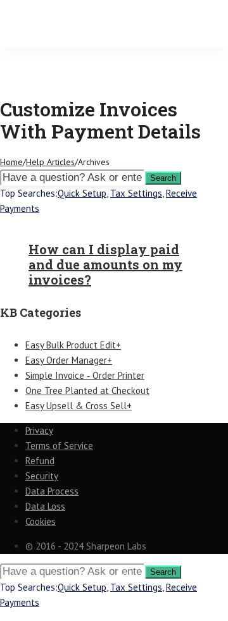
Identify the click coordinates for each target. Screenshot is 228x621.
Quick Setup (82, 193)
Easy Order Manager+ (68, 360)
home (11, 162)
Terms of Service (59, 446)
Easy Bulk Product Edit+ (73, 345)
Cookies (40, 521)
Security (41, 476)
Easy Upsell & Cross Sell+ (78, 406)
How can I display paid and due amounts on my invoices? (105, 264)
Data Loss (45, 506)
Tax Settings (136, 193)
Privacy (39, 430)
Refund (39, 461)
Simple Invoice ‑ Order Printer (84, 375)
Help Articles (50, 162)
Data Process (52, 491)
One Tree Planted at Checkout (87, 390)
